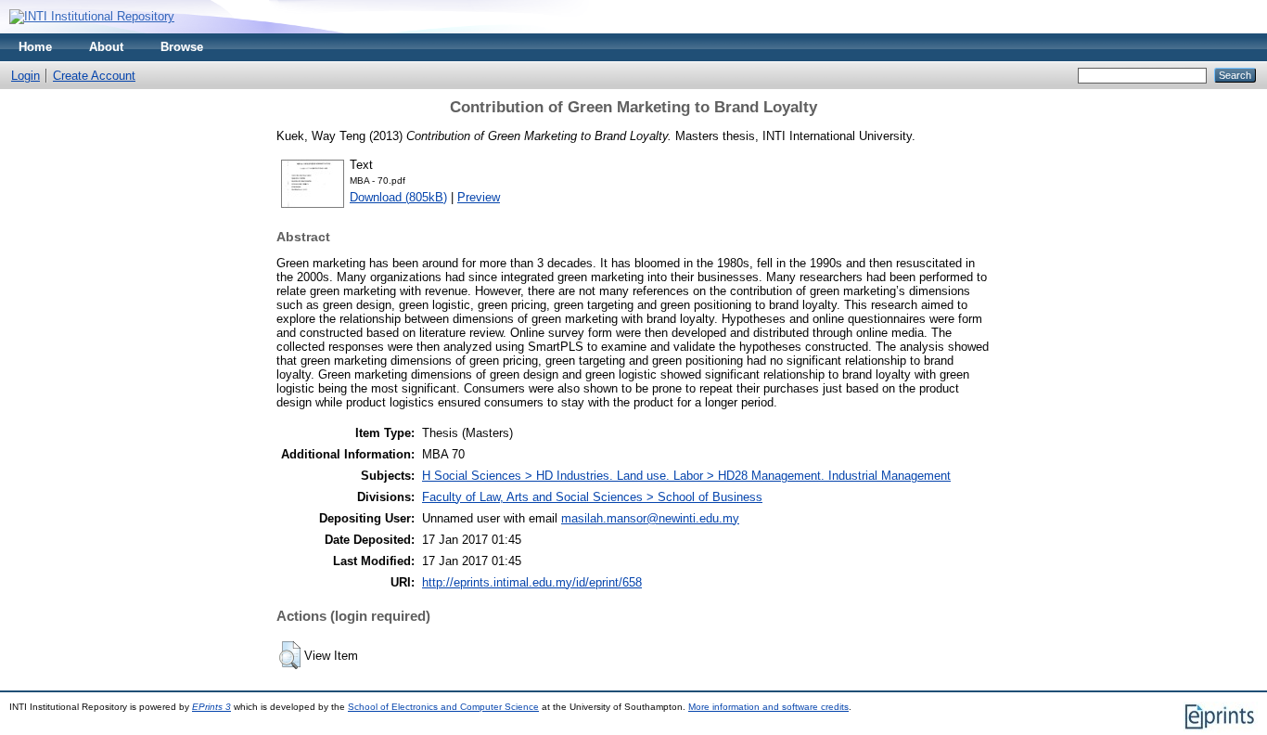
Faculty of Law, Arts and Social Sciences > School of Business (592, 497)
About (106, 47)
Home (35, 47)
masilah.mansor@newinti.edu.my (650, 518)
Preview (478, 197)
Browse (181, 47)
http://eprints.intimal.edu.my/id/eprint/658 (532, 582)
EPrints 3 (211, 707)
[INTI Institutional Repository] (92, 16)
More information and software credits (768, 707)
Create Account (94, 76)
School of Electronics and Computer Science (443, 707)
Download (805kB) (398, 197)
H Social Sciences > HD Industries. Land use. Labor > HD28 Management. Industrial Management (686, 476)
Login (25, 76)
